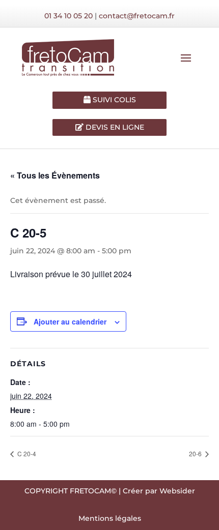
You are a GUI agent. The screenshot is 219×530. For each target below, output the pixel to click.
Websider (177, 490)
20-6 (196, 453)
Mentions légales (109, 518)
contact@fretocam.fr (137, 15)
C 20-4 (26, 453)
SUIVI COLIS (113, 99)
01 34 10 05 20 (68, 15)
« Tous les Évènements (55, 175)
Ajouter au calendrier (70, 321)
